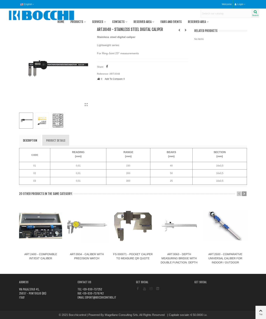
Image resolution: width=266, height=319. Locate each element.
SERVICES (97, 22)
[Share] (107, 67)
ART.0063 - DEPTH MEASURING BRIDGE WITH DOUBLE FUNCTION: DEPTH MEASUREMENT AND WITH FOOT (179, 262)
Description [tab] (30, 140)
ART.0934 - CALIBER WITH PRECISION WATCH (87, 256)
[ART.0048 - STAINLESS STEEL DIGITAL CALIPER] (86, 105)
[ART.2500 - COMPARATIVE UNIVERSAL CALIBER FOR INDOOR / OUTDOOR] (225, 225)
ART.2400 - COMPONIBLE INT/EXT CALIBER (40, 256)
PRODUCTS (76, 22)
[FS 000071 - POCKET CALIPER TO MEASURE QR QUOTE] (185, 30)
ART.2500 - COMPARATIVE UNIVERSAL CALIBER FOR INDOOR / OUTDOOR (225, 258)
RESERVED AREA (142, 22)
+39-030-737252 (92, 289)
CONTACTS (118, 22)
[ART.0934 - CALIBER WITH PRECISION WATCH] (86, 225)
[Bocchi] (28, 15)
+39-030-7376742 (93, 293)
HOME (60, 22)
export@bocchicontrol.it (100, 297)
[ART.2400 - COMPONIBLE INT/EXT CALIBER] (179, 30)
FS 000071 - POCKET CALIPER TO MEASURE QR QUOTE (133, 256)
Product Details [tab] (55, 140)
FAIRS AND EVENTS (171, 22)
